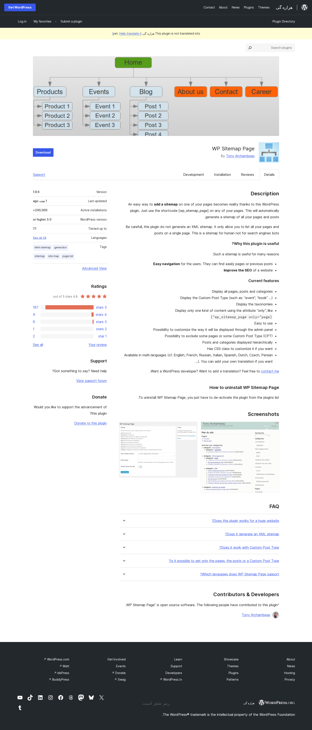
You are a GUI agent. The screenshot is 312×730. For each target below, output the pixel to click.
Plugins (234, 673)
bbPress (61, 673)
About (291, 659)
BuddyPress (59, 679)
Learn (178, 659)
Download (43, 152)
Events (121, 666)
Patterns (233, 679)
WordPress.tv (171, 679)
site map (53, 256)
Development (193, 174)
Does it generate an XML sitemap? (252, 534)
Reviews (247, 174)
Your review (98, 345)
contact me (270, 371)
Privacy (290, 679)
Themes (233, 666)
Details (269, 174)
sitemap (40, 256)
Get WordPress (20, 7)
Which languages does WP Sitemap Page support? (239, 574)
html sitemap (43, 247)
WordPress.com (56, 659)
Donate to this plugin (90, 423)
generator (60, 247)
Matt (64, 666)
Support (39, 174)
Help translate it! (127, 33)
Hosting (289, 673)
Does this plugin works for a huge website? (245, 521)
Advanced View (94, 268)
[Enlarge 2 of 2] (192, 427)
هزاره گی (248, 703)
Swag (120, 679)
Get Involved (116, 659)
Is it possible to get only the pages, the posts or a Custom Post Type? (224, 561)
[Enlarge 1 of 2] (273, 427)
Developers (174, 673)
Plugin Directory (284, 21)
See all (38, 345)
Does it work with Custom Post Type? (249, 547)
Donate (119, 673)
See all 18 (39, 237)
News (291, 666)
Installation (222, 174)
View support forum (91, 381)
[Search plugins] (250, 47)
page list (67, 256)
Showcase (231, 659)
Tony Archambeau (240, 156)
